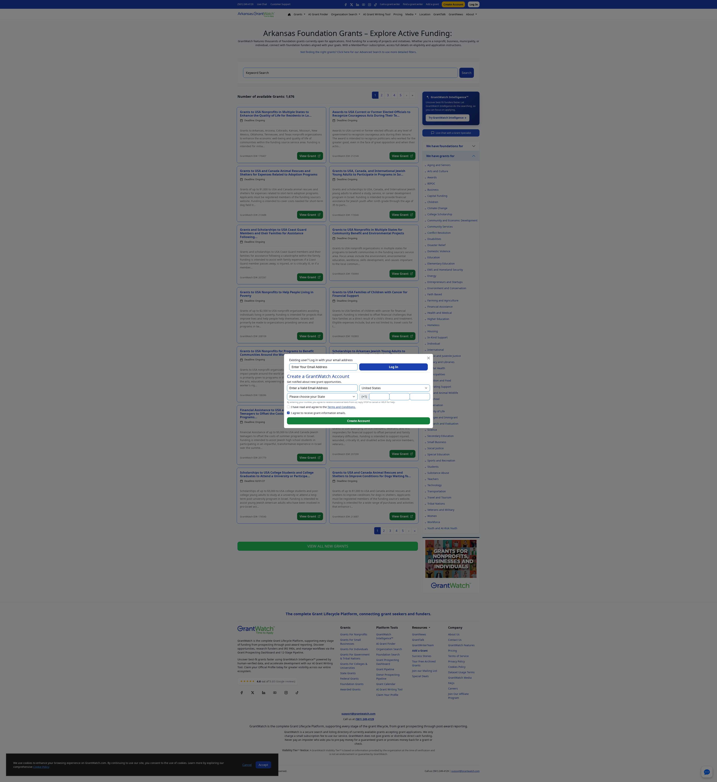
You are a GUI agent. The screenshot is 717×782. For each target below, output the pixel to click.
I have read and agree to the (323, 407)
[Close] (428, 358)
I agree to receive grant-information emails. (318, 413)
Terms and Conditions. (342, 407)
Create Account (358, 421)
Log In (393, 367)
